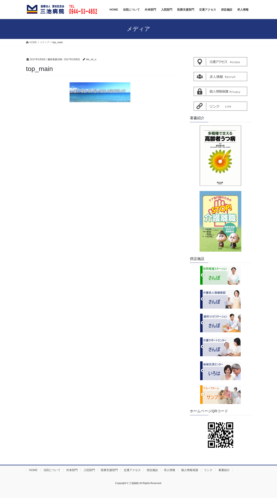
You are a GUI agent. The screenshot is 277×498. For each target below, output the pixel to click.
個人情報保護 (189, 470)
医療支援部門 (109, 470)
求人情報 (169, 470)
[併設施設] (220, 275)
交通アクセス (132, 470)
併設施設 (152, 470)
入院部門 (89, 470)
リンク (208, 470)
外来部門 (72, 470)
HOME (33, 470)
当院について (51, 470)
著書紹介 (224, 470)
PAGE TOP (266, 479)
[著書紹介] (220, 155)
